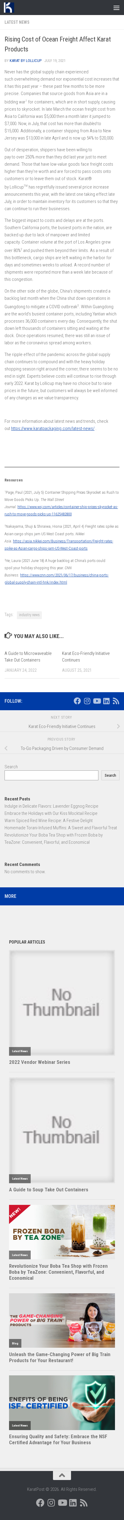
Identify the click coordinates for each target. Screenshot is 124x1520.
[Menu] (116, 7)
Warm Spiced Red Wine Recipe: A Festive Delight (49, 820)
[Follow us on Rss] (115, 701)
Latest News (17, 22)
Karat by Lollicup (26, 60)
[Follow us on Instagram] (87, 701)
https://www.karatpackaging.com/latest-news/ (53, 428)
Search (11, 766)
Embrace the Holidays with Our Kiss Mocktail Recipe (51, 813)
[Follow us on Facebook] (77, 701)
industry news (29, 615)
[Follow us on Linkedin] (106, 701)
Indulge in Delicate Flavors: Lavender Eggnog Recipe (51, 806)
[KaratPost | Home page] (10, 7)
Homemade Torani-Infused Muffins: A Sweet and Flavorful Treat (61, 828)
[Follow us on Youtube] (96, 701)
